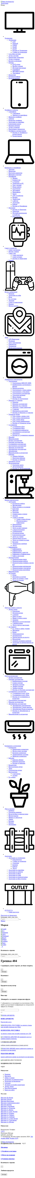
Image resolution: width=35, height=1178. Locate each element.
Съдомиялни (13, 425)
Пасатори (15, 512)
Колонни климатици (19, 753)
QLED (14, 47)
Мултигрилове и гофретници (21, 522)
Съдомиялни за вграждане (21, 432)
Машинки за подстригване (21, 621)
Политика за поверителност (14, 1079)
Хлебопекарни (17, 531)
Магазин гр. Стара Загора (9, 1118)
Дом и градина (9, 809)
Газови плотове (17, 683)
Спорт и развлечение (16, 302)
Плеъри (11, 62)
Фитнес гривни (14, 251)
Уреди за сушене (17, 536)
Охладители (16, 188)
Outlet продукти (14, 912)
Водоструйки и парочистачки (18, 814)
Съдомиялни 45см (18, 426)
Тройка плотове (17, 688)
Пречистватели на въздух (20, 637)
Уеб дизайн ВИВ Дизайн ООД (17, 1137)
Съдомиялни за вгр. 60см (20, 695)
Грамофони (16, 69)
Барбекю (11, 810)
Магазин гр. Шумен (7, 1122)
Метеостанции (13, 306)
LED (14, 42)
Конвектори (13, 765)
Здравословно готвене (19, 514)
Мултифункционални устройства (19, 214)
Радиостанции (17, 136)
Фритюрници (16, 524)
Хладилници (13, 381)
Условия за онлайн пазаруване (15, 1085)
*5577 (3, 1131)
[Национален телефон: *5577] (1, 946)
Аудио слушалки (14, 59)
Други (14, 545)
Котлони (15, 542)
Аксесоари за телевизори (17, 858)
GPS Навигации (14, 339)
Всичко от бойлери (18, 460)
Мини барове (16, 397)
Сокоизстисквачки (18, 529)
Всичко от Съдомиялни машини (23, 435)
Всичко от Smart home (19, 258)
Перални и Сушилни (15, 400)
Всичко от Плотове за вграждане (23, 690)
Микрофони (16, 192)
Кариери (7, 1074)
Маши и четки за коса (19, 618)
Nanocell (15, 43)
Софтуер (15, 201)
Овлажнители (17, 635)
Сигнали (7, 1083)
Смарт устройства (11, 248)
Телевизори (8, 38)
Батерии (15, 865)
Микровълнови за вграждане (18, 453)
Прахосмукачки (14, 557)
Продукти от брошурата (9, 915)
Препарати (16, 433)
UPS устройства (17, 195)
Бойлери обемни (17, 760)
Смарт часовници (14, 250)
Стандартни (16, 774)
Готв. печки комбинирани (21, 421)
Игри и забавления (11, 292)
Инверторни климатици (20, 749)
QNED (14, 45)
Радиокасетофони (14, 76)
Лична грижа (13, 609)
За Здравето (12, 627)
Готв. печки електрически (21, 418)
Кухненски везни (18, 533)
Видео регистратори (15, 348)
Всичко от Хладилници (20, 398)
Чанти (14, 194)
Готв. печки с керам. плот (20, 416)
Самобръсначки (17, 623)
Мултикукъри (17, 526)
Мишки (15, 178)
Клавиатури (16, 180)
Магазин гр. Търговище (9, 1120)
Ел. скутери (12, 299)
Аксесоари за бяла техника (17, 879)
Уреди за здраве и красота (13, 607)
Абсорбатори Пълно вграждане (22, 709)
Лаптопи (11, 169)
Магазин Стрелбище (7, 1106)
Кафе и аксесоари (18, 556)
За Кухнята (12, 502)
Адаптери (15, 863)
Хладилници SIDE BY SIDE (21, 383)
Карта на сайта (9, 1090)
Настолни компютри (15, 173)
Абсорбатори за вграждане (17, 449)
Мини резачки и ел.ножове (21, 507)
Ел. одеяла (12, 777)
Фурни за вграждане (15, 440)
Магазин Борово (6, 1104)
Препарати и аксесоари (20, 411)
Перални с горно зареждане (21, 407)
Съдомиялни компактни (20, 430)
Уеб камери (16, 190)
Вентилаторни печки (16, 767)
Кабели (14, 204)
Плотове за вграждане (16, 442)
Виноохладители (18, 388)
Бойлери (11, 454)
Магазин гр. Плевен (7, 1113)
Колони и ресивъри (15, 61)
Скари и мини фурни (23, 519)
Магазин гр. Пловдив (8, 1108)
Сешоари (15, 614)
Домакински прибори (19, 543)
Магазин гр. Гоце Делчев (9, 1111)
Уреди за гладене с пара (20, 578)
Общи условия (9, 1078)
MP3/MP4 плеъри (18, 71)
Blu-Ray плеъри (17, 66)
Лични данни (9, 1086)
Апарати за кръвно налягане (21, 641)
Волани (15, 197)
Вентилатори (13, 772)
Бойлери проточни (18, 761)
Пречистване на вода (19, 538)
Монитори (12, 171)
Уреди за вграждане (11, 676)
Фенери (11, 304)
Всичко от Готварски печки (21, 423)
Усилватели (12, 346)
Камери (11, 260)
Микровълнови (14, 439)
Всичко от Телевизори (19, 50)
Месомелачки (16, 505)
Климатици (12, 747)
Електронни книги (15, 124)
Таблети (11, 118)
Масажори (15, 630)
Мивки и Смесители (15, 817)
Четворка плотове (18, 684)
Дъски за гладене (18, 580)
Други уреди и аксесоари (20, 625)
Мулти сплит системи (19, 751)
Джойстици (16, 199)
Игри (10, 297)
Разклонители (17, 859)
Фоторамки (12, 824)
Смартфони (12, 111)
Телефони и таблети (11, 110)
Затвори (4, 971)
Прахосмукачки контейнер (21, 570)
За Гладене (12, 573)
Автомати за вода (14, 461)
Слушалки (15, 181)
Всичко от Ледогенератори (21, 468)
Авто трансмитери (15, 342)
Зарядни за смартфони (19, 115)
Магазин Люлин (6, 1099)
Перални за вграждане (19, 404)
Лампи (11, 819)
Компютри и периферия (13, 167)
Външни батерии (14, 125)
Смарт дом (12, 253)
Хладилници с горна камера (21, 390)
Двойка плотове (17, 686)
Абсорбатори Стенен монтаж (22, 707)
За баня (14, 775)
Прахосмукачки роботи (20, 561)
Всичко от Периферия (19, 206)
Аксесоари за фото (15, 873)
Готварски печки (14, 414)
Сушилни (15, 409)
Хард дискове (16, 185)
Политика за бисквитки (12, 1081)
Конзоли (11, 293)
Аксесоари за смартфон (16, 122)
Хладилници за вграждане (21, 393)
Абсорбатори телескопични (21, 705)
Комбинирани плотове (20, 681)
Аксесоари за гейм (15, 295)
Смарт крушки (17, 257)
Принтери (12, 208)
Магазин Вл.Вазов (7, 1097)
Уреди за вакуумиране (19, 528)
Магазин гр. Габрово (8, 1117)
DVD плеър (16, 64)
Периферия (12, 176)
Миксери (15, 510)
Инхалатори (16, 639)
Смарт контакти (17, 255)
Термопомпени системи (20, 754)
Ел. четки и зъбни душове (21, 628)
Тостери (15, 516)
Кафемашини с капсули (20, 552)
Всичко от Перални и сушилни (22, 412)
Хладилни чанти (18, 465)
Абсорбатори (13, 451)
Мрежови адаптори (15, 174)
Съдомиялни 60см (18, 428)
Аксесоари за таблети (16, 872)
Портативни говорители (17, 129)
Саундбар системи (15, 54)
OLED (14, 49)
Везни (14, 632)
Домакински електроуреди (13, 379)
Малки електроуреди (11, 500)
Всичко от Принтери (19, 209)
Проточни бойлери (18, 458)
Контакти (8, 1076)
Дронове (11, 300)
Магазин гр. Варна (7, 1110)
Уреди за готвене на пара (20, 540)
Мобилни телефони (15, 117)
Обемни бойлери (18, 456)
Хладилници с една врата (20, 392)
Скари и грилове (18, 517)
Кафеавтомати (17, 550)
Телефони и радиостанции (17, 131)
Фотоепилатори (17, 613)
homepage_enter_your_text (9, 917)
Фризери (11, 437)
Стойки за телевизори (19, 52)
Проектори (12, 75)
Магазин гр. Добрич (7, 1115)
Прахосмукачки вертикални (21, 566)
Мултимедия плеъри (19, 68)
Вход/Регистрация (11, 1088)
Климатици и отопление (13, 746)
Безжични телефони (15, 120)
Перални (15, 402)
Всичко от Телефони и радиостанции (19, 133)
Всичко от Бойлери (18, 763)
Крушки (11, 821)
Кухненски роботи (18, 503)
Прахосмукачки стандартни (21, 568)
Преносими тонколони (16, 57)
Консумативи (16, 216)
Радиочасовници (14, 78)
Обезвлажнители (18, 634)
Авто (6, 337)
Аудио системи (14, 55)
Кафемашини (13, 547)
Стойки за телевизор (19, 861)
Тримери (15, 620)
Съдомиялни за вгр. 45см (20, 693)
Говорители (12, 344)
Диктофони (16, 73)
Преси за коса (16, 616)
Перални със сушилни (19, 405)
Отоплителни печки (15, 770)
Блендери (15, 509)
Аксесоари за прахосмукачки (18, 877)
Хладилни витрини (18, 395)
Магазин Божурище (7, 1101)
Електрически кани (18, 535)
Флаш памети (16, 187)
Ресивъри (12, 341)
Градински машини (15, 812)
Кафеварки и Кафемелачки (21, 554)
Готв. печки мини (18, 419)
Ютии (14, 575)
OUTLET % (9, 910)
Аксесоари (16, 202)
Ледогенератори (14, 463)
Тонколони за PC (18, 183)
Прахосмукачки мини (19, 559)
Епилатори (16, 611)
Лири (10, 768)
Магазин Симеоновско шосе (10, 1103)
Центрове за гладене (19, 577)
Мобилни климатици (19, 756)
